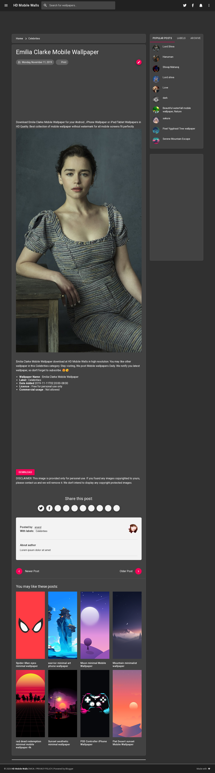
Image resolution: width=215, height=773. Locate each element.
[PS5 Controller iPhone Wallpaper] (94, 704)
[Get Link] (108, 508)
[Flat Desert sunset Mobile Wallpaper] (127, 704)
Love (165, 87)
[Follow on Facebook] (193, 5)
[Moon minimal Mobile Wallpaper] (94, 626)
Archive (195, 38)
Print (63, 62)
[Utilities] (209, 5)
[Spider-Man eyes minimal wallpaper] (30, 626)
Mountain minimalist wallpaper (125, 665)
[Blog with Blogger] (100, 508)
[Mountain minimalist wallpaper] (127, 626)
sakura (166, 118)
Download (25, 472)
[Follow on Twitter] (185, 5)
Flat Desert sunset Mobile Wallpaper (123, 743)
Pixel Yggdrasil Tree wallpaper (179, 128)
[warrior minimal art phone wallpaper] (62, 626)
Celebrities (42, 366)
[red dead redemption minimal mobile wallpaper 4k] (30, 704)
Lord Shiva (168, 46)
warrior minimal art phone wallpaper (59, 665)
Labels (181, 38)
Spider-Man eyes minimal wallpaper (27, 665)
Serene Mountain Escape (176, 138)
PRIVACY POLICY (44, 768)
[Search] (45, 5)
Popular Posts (162, 38)
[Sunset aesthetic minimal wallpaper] (62, 704)
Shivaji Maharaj (171, 67)
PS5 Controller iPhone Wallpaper (93, 743)
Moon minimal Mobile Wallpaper (93, 665)
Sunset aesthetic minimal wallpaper (59, 743)
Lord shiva (168, 77)
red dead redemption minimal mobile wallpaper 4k (28, 744)
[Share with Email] (91, 508)
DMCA (31, 768)
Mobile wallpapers (98, 366)
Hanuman (168, 56)
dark (165, 97)
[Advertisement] (107, 22)
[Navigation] (6, 5)
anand (38, 527)
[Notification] (201, 5)
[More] (116, 508)
